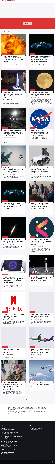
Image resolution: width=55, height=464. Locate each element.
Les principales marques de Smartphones (9, 438)
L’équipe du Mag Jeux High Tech (8, 429)
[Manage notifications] (52, 461)
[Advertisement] (27, 7)
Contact (3, 428)
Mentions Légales (5, 444)
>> (31, 399)
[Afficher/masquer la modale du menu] (53, 1)
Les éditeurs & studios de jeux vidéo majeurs (10, 432)
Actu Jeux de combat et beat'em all (36, 428)
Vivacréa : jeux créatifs (34, 429)
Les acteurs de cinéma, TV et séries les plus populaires (11, 430)
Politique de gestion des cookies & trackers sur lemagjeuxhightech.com (15, 461)
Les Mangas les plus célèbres (7, 433)
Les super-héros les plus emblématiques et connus (11, 441)
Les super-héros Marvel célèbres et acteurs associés (11, 442)
